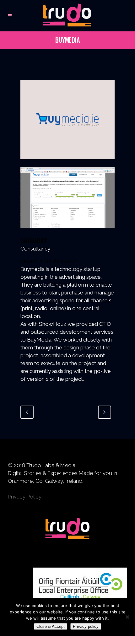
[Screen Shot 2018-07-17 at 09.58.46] (67, 232)
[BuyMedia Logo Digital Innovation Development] (67, 163)
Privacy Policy (24, 496)
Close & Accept (50, 626)
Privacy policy (86, 626)
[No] (127, 617)
